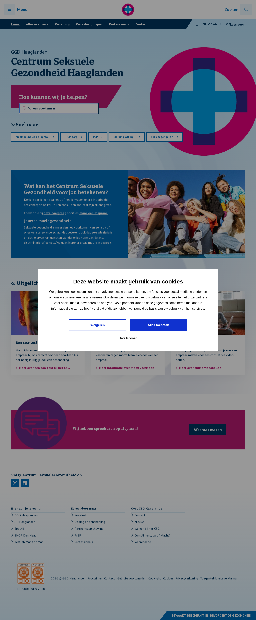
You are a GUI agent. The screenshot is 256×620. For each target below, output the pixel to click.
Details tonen (128, 338)
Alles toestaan (158, 325)
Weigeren (97, 325)
